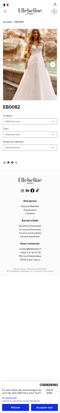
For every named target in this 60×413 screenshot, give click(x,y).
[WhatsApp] (4, 162)
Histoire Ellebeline (30, 206)
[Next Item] (52, 64)
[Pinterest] (12, 162)
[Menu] (54, 11)
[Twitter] (16, 162)
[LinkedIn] (27, 191)
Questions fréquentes (30, 225)
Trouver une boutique (30, 233)
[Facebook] (8, 162)
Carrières (30, 213)
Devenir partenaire (30, 236)
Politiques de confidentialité (36, 269)
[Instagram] (22, 191)
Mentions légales (19, 269)
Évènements (30, 209)
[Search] (5, 11)
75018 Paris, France (30, 259)
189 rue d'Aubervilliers (30, 256)
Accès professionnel (30, 229)
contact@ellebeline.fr (30, 248)
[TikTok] (37, 191)
